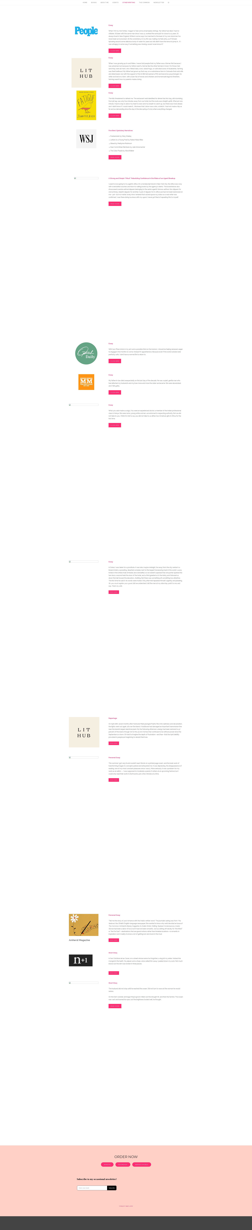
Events (116, 2)
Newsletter (159, 2)
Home (85, 2)
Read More (114, 592)
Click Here (115, 51)
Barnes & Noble (141, 1164)
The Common (144, 2)
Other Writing (128, 2)
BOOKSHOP (122, 1164)
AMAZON (107, 1164)
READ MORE (115, 157)
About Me (105, 2)
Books (94, 2)
